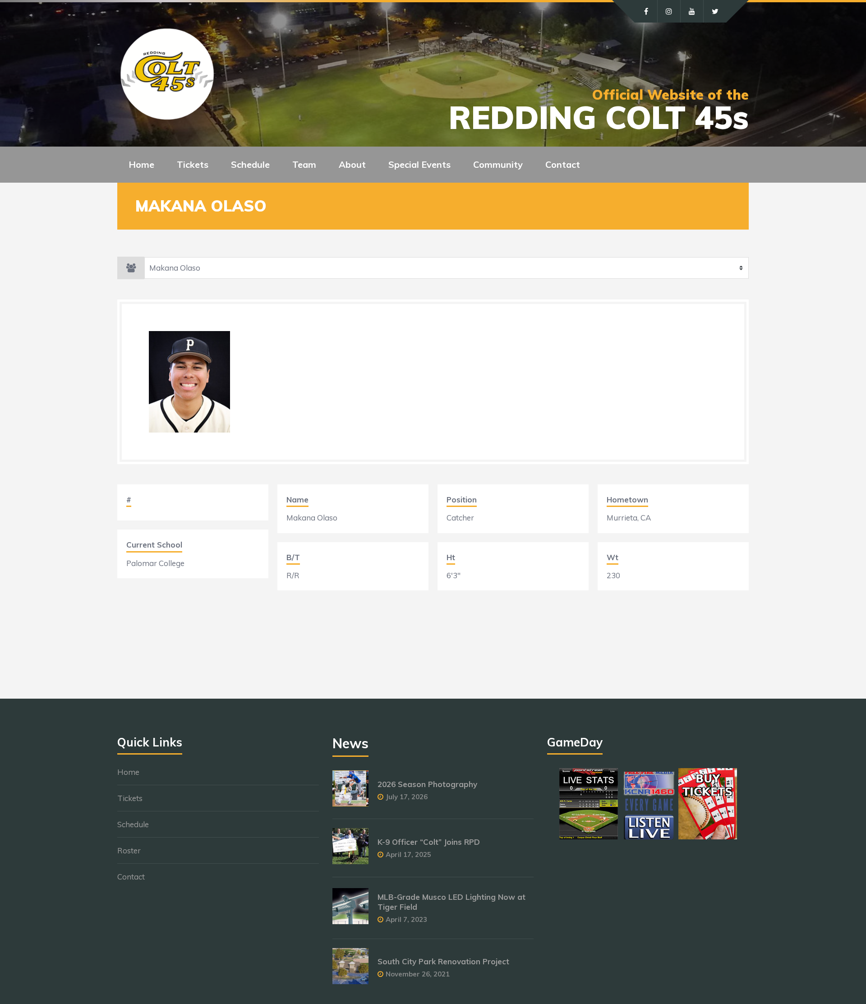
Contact (562, 164)
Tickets (130, 798)
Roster (129, 850)
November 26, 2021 (418, 974)
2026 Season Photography (427, 784)
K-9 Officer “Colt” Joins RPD (429, 842)
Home (141, 164)
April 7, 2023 (406, 919)
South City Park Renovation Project (443, 961)
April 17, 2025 (408, 854)
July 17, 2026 (407, 796)
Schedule (133, 824)
